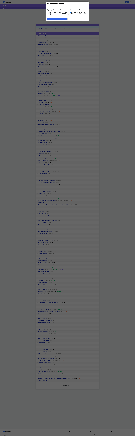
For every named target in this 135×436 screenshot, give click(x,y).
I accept (57, 19)
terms (70, 12)
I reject (77, 19)
